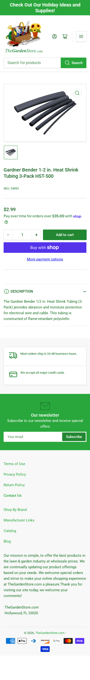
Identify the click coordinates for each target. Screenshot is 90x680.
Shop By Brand (15, 510)
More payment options (45, 259)
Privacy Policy (15, 474)
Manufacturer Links (19, 520)
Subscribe (74, 437)
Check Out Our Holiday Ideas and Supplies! (45, 7)
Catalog (10, 531)
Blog (7, 541)
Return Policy (14, 485)
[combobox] (45, 63)
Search (77, 63)
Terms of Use (14, 464)
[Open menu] (81, 36)
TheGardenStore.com (49, 633)
